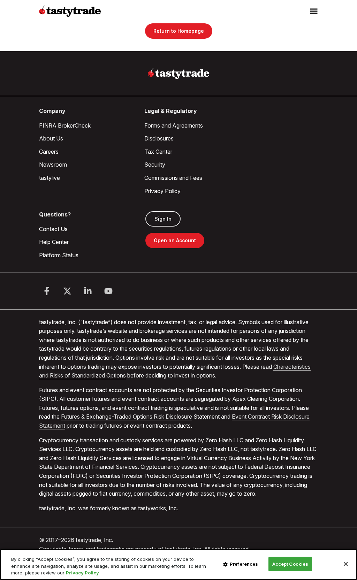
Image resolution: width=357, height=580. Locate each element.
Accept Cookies (290, 563)
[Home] (178, 73)
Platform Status (58, 255)
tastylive (49, 177)
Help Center (54, 241)
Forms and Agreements (173, 125)
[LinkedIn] (88, 291)
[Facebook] (46, 291)
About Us (51, 138)
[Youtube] (108, 291)
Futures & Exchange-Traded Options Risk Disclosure (126, 416)
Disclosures (159, 138)
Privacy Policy (162, 191)
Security (154, 164)
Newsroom (53, 164)
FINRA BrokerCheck (65, 125)
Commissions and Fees (173, 177)
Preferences (244, 563)
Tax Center (158, 151)
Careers (49, 151)
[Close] (346, 564)
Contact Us (53, 229)
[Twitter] (67, 291)
